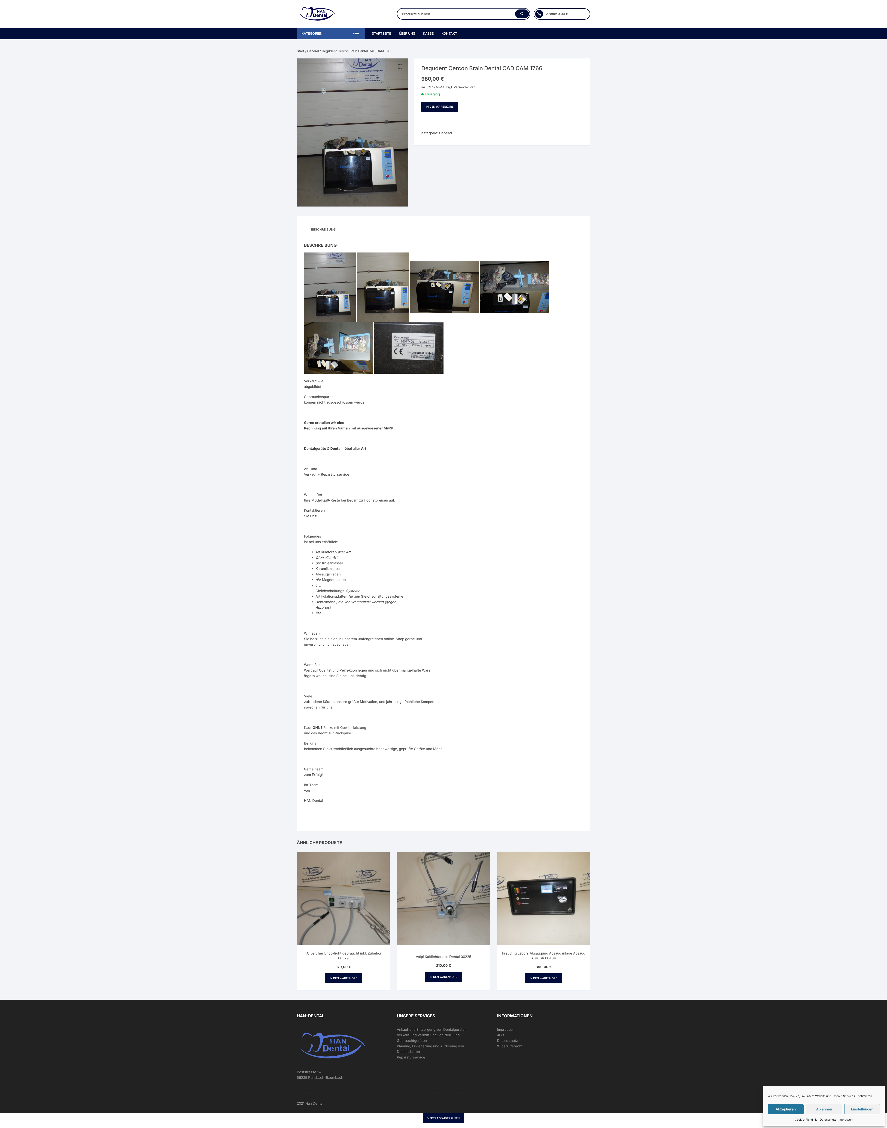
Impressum (846, 1119)
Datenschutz (828, 1119)
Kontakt (449, 33)
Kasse (428, 33)
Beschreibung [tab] (323, 229)
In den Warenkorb (440, 106)
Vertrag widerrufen (443, 1118)
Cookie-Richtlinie (806, 1119)
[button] (400, 66)
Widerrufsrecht (509, 1046)
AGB (500, 1035)
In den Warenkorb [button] (343, 978)
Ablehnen (824, 1109)
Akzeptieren (786, 1109)
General (313, 51)
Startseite (381, 33)
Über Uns (407, 33)
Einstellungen (862, 1109)
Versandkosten (464, 87)
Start (300, 51)
